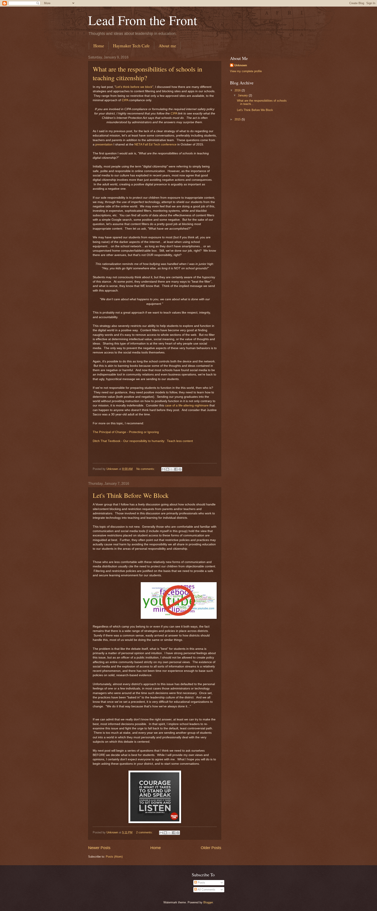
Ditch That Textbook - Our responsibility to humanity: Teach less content (143, 441)
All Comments (206, 889)
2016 (238, 90)
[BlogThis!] (167, 469)
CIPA (125, 100)
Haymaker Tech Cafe (131, 46)
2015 (238, 119)
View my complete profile (246, 71)
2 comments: (145, 832)
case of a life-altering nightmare (187, 405)
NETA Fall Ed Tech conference (155, 144)
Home (98, 46)
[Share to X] (172, 469)
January (243, 95)
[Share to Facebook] (176, 469)
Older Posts (211, 848)
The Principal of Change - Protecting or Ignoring (126, 432)
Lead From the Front (142, 20)
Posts (201, 882)
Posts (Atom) (114, 856)
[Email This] (163, 469)
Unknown (240, 65)
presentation (104, 144)
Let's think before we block (134, 87)
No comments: (146, 469)
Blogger (208, 902)
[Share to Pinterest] (180, 469)
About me (167, 46)
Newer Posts (99, 848)
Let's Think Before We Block (131, 495)
